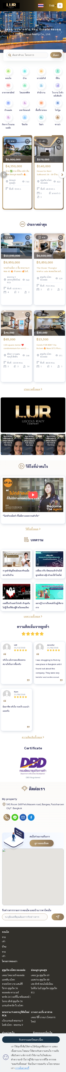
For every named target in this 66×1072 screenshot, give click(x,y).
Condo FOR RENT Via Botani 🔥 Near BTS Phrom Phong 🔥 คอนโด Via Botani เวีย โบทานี (49, 346)
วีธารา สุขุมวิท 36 (10, 988)
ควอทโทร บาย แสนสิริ (12, 983)
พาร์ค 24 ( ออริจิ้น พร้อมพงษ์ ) (16, 996)
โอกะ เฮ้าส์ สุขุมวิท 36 (12, 1001)
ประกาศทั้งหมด (32, 389)
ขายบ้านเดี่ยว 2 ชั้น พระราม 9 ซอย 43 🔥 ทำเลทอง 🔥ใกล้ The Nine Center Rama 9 (16, 269)
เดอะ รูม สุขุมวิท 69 (40, 975)
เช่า (3, 941)
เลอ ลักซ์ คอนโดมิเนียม (42, 983)
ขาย (4, 937)
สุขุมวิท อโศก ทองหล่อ (13, 969)
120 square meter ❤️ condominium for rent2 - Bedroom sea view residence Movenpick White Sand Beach (15, 346)
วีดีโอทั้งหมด (32, 528)
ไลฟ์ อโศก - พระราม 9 (12, 1024)
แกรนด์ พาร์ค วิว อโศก (12, 1005)
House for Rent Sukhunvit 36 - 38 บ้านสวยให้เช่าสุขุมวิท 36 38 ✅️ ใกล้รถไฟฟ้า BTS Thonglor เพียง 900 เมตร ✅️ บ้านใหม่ (48, 173)
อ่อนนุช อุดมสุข (39, 969)
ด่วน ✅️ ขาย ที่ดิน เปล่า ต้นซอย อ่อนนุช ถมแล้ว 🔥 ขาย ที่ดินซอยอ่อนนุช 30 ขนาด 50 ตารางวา (17, 173)
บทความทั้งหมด (32, 616)
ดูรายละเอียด (42, 843)
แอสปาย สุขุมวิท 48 (40, 979)
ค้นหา (56, 55)
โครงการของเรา (9, 961)
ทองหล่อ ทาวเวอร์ (10, 992)
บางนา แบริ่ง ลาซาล (41, 1011)
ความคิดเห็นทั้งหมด (32, 737)
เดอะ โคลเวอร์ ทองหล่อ (13, 975)
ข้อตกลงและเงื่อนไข (42, 1032)
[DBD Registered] (33, 765)
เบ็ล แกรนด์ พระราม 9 (12, 1020)
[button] (61, 32)
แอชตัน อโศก (8, 979)
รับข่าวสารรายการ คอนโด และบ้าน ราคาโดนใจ (26, 910)
